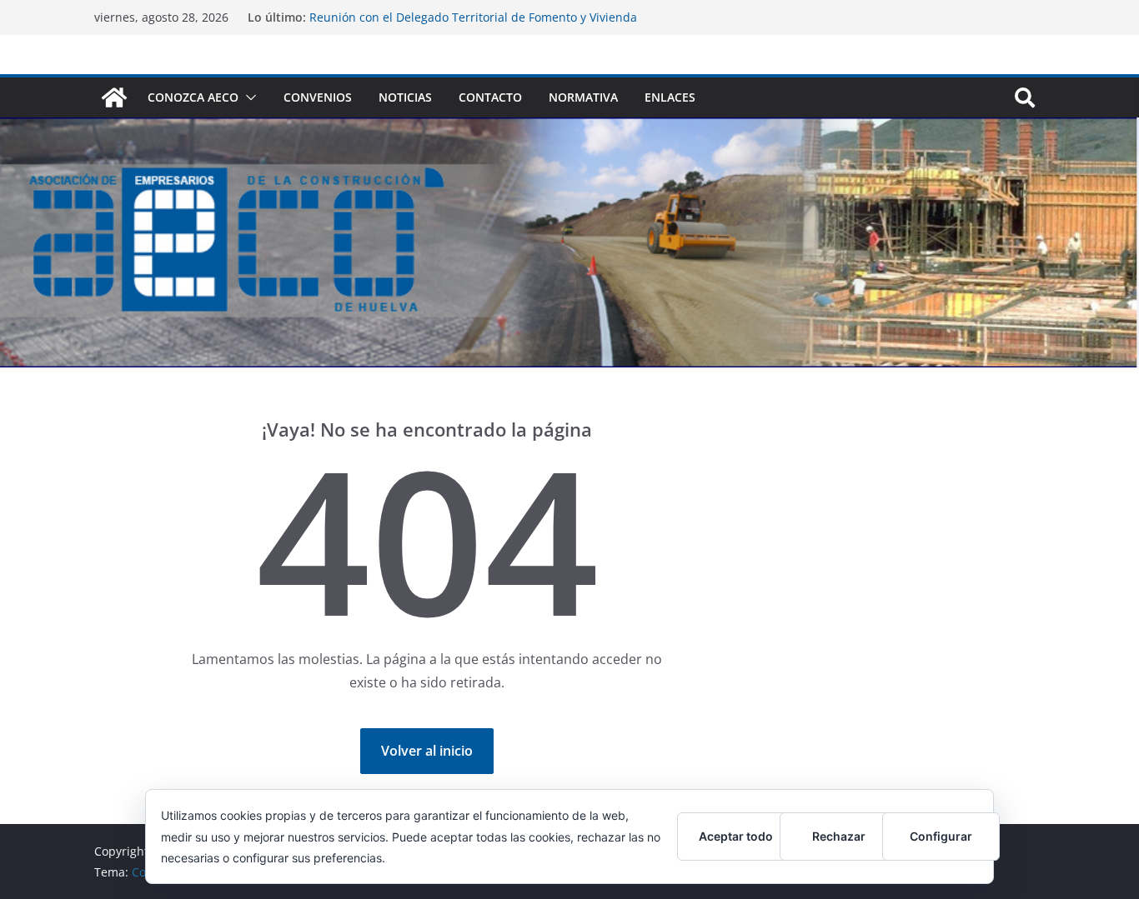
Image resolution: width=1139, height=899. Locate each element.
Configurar (941, 836)
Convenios (317, 97)
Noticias (405, 97)
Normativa (583, 97)
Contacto (490, 97)
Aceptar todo (736, 836)
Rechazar (839, 836)
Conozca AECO (193, 97)
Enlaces (670, 97)
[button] (247, 97)
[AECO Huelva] (114, 97)
